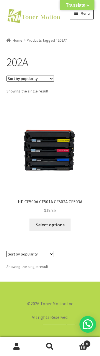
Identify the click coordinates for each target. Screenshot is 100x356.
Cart (77, 342)
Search (50, 346)
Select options (50, 224)
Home (17, 40)
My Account (16, 346)
